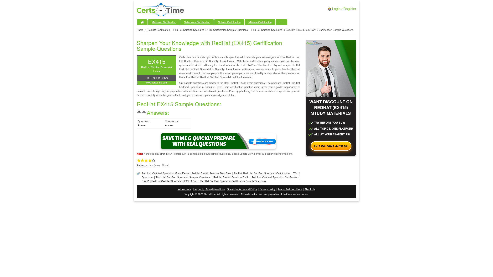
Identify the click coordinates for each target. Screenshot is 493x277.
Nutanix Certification (229, 22)
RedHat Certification (159, 30)
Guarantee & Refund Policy (242, 189)
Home (140, 30)
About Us (309, 189)
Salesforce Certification (197, 22)
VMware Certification (260, 22)
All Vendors (184, 189)
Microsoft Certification (164, 22)
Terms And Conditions (290, 189)
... (281, 22)
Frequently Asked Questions (209, 189)
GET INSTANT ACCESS (331, 146)
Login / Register (343, 8)
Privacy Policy (267, 189)
